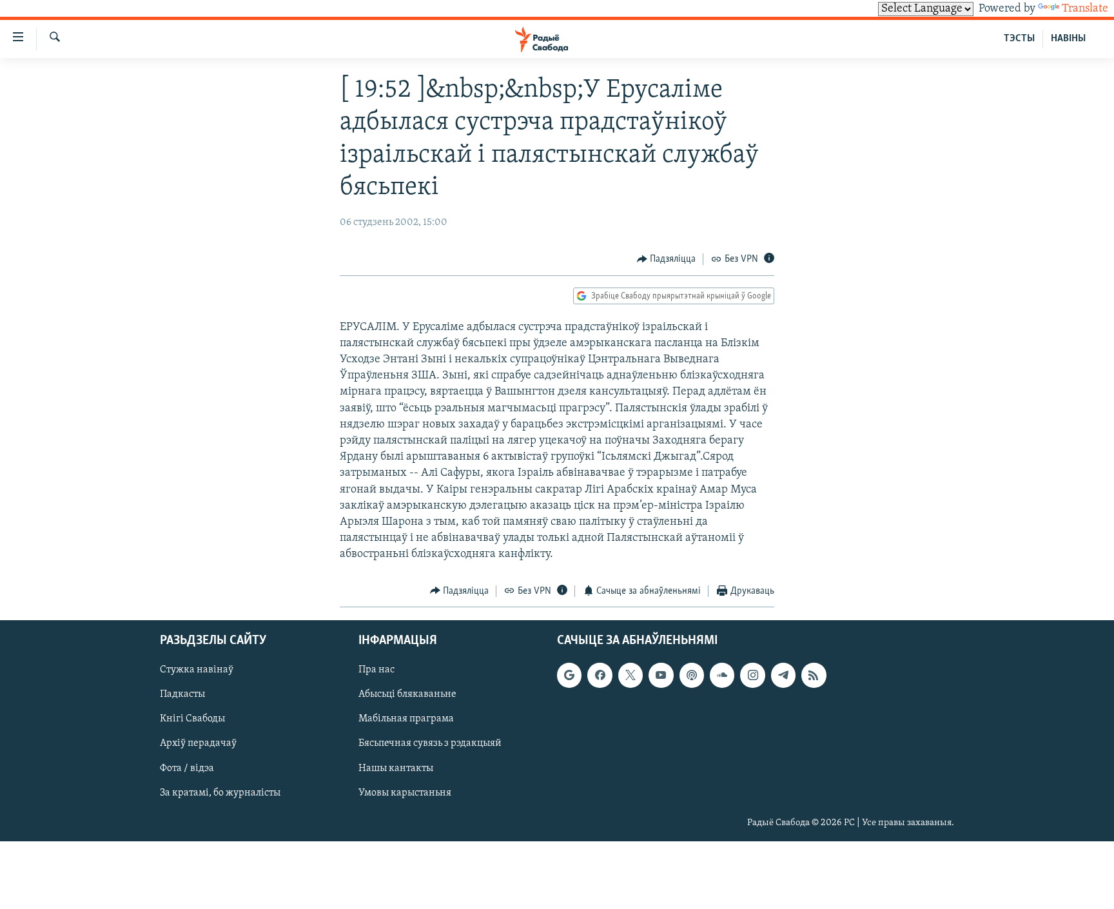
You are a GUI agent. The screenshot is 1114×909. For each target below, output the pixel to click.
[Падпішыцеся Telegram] (783, 675)
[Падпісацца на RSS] (813, 675)
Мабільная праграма (406, 719)
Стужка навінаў (196, 670)
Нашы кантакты (395, 768)
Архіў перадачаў (198, 744)
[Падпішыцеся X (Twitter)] (630, 675)
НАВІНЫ (1068, 39)
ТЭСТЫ (1019, 39)
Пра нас (376, 670)
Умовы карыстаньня (404, 793)
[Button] (666, 259)
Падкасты (182, 694)
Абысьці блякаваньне (407, 694)
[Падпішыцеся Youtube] (661, 675)
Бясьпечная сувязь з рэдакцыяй (430, 744)
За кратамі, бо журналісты (220, 793)
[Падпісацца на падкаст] (691, 675)
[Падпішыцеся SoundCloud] (722, 675)
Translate (1085, 9)
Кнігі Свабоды (192, 719)
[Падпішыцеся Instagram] (752, 675)
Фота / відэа (187, 768)
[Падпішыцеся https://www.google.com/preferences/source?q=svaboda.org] (569, 675)
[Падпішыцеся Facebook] (599, 675)
